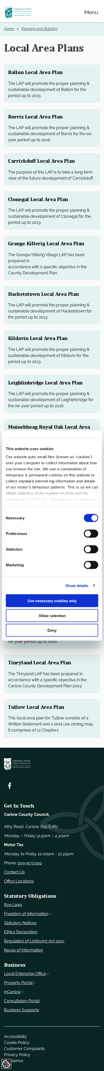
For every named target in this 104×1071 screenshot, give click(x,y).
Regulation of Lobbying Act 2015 (34, 941)
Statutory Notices (20, 922)
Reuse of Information (23, 950)
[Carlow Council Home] (52, 764)
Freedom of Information (26, 913)
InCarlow (12, 991)
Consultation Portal (22, 1001)
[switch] (91, 534)
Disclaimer (13, 1060)
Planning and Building (39, 29)
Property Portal (18, 982)
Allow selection (52, 615)
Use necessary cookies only (52, 601)
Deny (52, 630)
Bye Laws (13, 904)
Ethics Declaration (20, 932)
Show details (76, 585)
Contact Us (14, 872)
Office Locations (19, 881)
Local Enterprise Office (25, 973)
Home (9, 29)
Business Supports (21, 1010)
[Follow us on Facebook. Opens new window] (9, 785)
